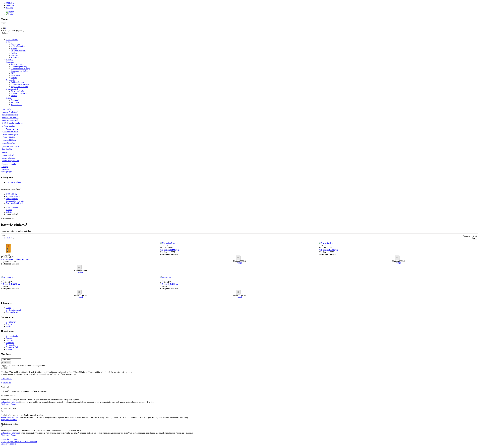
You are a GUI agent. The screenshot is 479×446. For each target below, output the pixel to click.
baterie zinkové (8, 155)
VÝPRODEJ (16, 57)
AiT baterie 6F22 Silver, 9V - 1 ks (15, 259)
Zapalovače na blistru (19, 87)
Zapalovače (15, 44)
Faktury (9, 324)
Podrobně (15, 100)
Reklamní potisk (17, 82)
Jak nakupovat (16, 64)
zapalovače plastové (10, 112)
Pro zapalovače (12, 199)
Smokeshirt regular (10, 134)
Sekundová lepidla (18, 51)
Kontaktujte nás (12, 312)
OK (10, 378)
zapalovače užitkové (10, 115)
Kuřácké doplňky (18, 46)
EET (13, 73)
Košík (8, 326)
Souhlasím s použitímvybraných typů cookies (10, 440)
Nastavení (5, 378)
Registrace (10, 5)
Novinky (9, 60)
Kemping (14, 55)
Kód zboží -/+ (8, 238)
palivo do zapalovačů (10, 146)
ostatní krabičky (8, 143)
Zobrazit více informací (10, 402)
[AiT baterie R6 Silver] (167, 277)
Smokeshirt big (9, 137)
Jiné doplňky (7, 149)
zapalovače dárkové (10, 120)
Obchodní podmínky (19, 66)
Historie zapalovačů (19, 93)
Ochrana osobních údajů (20, 69)
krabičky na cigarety (10, 129)
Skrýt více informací (9, 404)
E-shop (9, 42)
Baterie (14, 48)
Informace (10, 62)
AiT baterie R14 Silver (328, 250)
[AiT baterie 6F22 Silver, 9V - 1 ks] (8, 253)
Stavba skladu (16, 105)
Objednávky (11, 322)
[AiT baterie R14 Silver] (326, 243)
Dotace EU (15, 75)
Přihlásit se (10, 3)
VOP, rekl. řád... (12, 194)
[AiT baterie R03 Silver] (8, 277)
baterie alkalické (8, 158)
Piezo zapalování (17, 91)
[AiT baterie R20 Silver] (167, 243)
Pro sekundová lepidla (14, 203)
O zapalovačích (12, 89)
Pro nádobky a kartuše (15, 201)
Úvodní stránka (12, 39)
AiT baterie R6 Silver (169, 284)
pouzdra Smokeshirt (10, 132)
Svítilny (14, 53)
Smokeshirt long (9, 140)
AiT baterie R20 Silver (169, 250)
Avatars (14, 96)
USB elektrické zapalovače (12, 123)
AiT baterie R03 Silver (10, 284)
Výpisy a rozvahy (13, 196)
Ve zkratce (15, 102)
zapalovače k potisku (10, 117)
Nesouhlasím (6, 383)
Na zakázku (10, 80)
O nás (8, 308)
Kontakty (9, 7)
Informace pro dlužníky (20, 71)
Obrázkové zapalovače (20, 84)
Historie (9, 98)
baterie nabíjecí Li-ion (10, 161)
